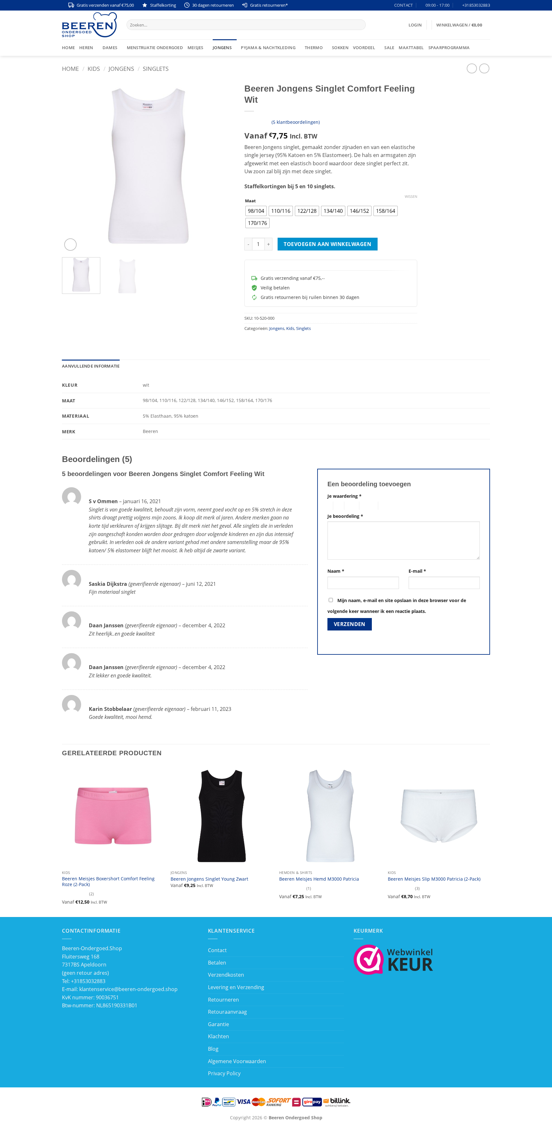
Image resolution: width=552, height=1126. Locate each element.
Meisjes (195, 47)
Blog (213, 1048)
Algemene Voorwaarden (237, 1061)
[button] (415, 25)
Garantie (218, 1024)
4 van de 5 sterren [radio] (367, 506)
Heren (86, 47)
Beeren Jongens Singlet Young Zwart (209, 879)
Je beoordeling (345, 516)
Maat (250, 201)
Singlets (156, 68)
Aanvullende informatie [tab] (91, 366)
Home (68, 47)
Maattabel (411, 47)
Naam (335, 571)
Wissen (411, 196)
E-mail (417, 571)
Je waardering (344, 496)
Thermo (314, 47)
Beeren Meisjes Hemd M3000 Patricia (319, 879)
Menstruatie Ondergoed (155, 47)
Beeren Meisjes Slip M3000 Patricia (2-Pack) (434, 879)
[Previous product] (484, 68)
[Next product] (472, 68)
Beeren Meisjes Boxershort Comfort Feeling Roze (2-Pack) (108, 882)
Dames (110, 47)
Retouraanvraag (227, 1011)
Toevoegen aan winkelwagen (327, 244)
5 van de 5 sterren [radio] (388, 506)
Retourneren (223, 999)
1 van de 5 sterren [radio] (328, 506)
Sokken (340, 47)
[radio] (256, 211)
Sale (389, 47)
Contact (217, 950)
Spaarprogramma (449, 47)
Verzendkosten (226, 974)
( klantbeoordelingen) (296, 122)
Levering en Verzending (236, 987)
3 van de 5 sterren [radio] (350, 506)
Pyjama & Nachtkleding (268, 47)
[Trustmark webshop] (393, 959)
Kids (94, 68)
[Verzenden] (359, 24)
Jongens (222, 47)
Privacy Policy (224, 1073)
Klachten (218, 1036)
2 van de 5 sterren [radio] (337, 506)
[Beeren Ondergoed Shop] (89, 25)
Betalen (217, 962)
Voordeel (364, 47)
